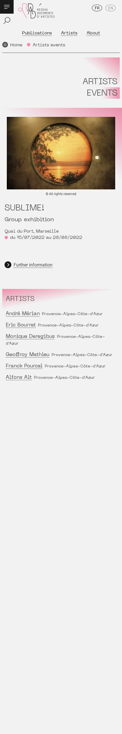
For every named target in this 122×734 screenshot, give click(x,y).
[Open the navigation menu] (7, 7)
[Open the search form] (7, 20)
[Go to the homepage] (36, 14)
